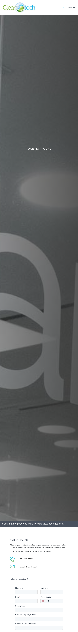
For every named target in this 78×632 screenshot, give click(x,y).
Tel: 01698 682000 (26, 559)
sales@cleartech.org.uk (28, 567)
